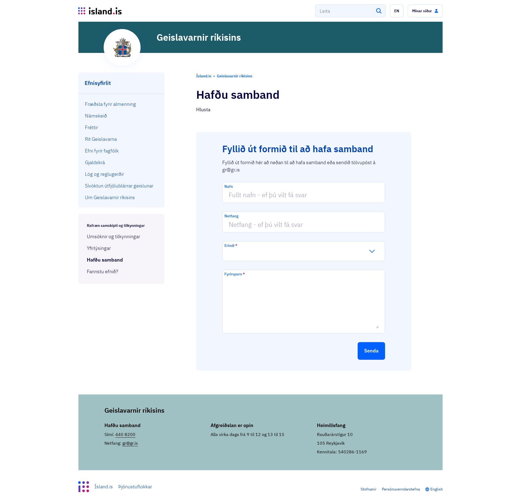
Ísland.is (103, 486)
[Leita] (379, 10)
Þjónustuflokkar (135, 486)
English (436, 489)
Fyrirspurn (234, 274)
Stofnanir (368, 489)
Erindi (230, 245)
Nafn (228, 186)
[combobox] (350, 10)
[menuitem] (121, 104)
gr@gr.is (130, 443)
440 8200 (125, 434)
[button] (397, 10)
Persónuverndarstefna (401, 489)
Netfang (231, 216)
